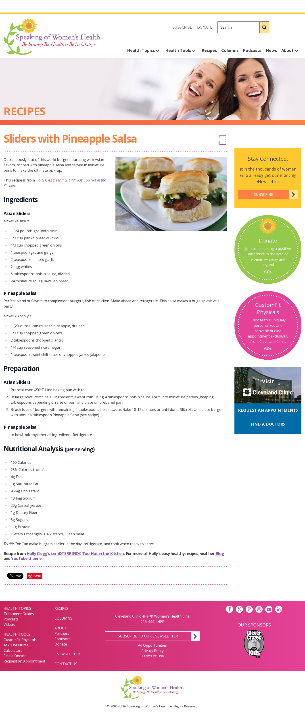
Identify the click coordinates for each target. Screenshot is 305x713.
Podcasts (252, 50)
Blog (219, 553)
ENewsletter (67, 654)
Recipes (209, 50)
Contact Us (65, 663)
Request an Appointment (267, 410)
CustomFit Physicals (20, 639)
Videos (9, 624)
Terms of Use (152, 656)
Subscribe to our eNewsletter (148, 636)
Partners (61, 633)
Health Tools (178, 50)
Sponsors (62, 638)
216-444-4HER (152, 621)
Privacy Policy (152, 650)
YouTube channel (26, 558)
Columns (229, 50)
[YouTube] (268, 609)
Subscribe (182, 27)
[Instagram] (297, 27)
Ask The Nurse (16, 645)
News (271, 50)
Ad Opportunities (152, 645)
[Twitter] (288, 27)
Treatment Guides (19, 613)
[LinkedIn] (278, 609)
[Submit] (264, 27)
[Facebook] (278, 27)
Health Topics (141, 50)
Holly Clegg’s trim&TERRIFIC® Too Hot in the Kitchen (75, 553)
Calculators (13, 650)
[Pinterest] (249, 609)
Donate (204, 27)
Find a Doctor (267, 424)
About (288, 50)
